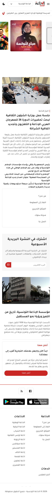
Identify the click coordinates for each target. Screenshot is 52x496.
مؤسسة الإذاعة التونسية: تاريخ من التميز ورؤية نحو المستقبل (27, 314)
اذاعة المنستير (19, 448)
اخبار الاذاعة (44, 111)
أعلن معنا (26, 373)
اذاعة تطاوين (19, 461)
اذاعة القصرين (19, 465)
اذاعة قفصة (20, 457)
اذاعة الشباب (19, 431)
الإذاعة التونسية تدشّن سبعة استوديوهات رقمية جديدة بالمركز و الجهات (26, 185)
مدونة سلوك (40, 215)
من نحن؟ (42, 196)
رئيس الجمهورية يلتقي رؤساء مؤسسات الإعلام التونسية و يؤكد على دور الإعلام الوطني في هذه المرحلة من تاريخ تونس (27, 168)
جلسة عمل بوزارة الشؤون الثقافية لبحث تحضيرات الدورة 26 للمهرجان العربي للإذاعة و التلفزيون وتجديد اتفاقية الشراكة (28, 122)
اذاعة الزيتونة (19, 440)
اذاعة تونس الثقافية (16, 435)
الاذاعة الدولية (19, 427)
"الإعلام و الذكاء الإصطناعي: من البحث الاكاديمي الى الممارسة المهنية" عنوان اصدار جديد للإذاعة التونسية (27, 177)
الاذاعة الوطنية (18, 423)
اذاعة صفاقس (18, 444)
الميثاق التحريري (39, 209)
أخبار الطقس (44, 475)
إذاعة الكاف (20, 452)
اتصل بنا (42, 222)
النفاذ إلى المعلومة (38, 203)
